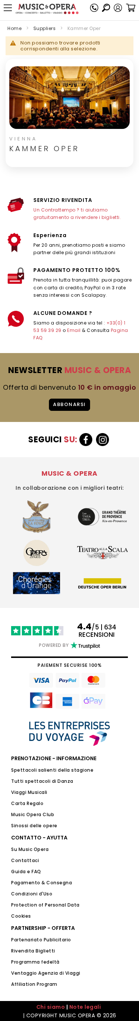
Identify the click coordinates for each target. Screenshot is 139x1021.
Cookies (21, 916)
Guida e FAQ (26, 871)
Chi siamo (50, 1007)
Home (14, 28)
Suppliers (44, 28)
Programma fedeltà (35, 962)
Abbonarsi (69, 404)
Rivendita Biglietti (33, 951)
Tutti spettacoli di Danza (42, 781)
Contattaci (25, 860)
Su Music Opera (30, 849)
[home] (47, 9)
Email (74, 330)
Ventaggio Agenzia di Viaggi (45, 973)
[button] (118, 8)
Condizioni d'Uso (31, 894)
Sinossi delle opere (34, 825)
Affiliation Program (34, 984)
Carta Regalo (27, 803)
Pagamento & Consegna (41, 882)
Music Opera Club (32, 814)
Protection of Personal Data (45, 905)
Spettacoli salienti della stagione (52, 770)
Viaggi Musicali (29, 792)
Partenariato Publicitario (41, 940)
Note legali (85, 1007)
